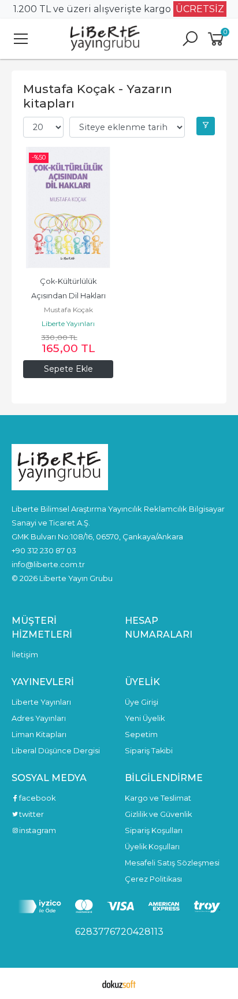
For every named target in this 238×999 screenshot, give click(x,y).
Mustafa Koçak (68, 309)
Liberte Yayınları (68, 323)
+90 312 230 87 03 (44, 550)
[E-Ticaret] (119, 983)
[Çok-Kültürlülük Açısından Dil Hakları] (68, 207)
